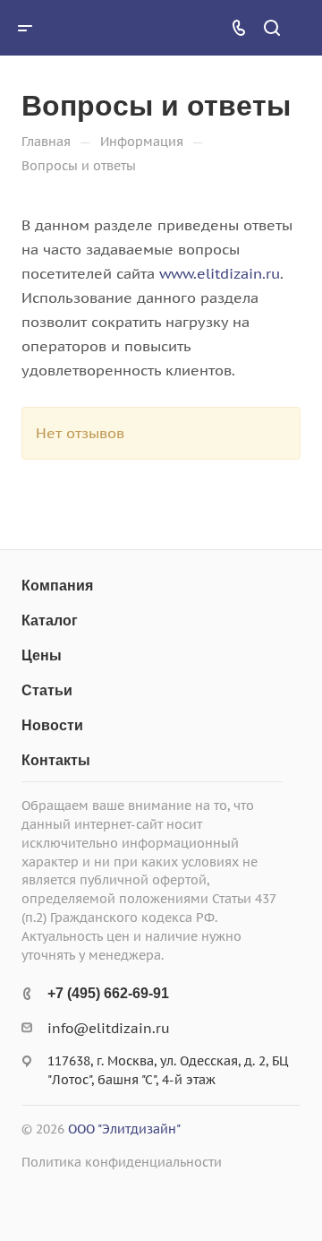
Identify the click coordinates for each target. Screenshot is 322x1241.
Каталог (49, 620)
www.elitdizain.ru (219, 273)
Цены (41, 655)
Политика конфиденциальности (121, 1162)
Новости (52, 725)
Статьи (46, 690)
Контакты (55, 760)
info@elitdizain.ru (108, 1028)
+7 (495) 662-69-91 (108, 993)
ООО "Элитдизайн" (124, 1129)
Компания (57, 585)
